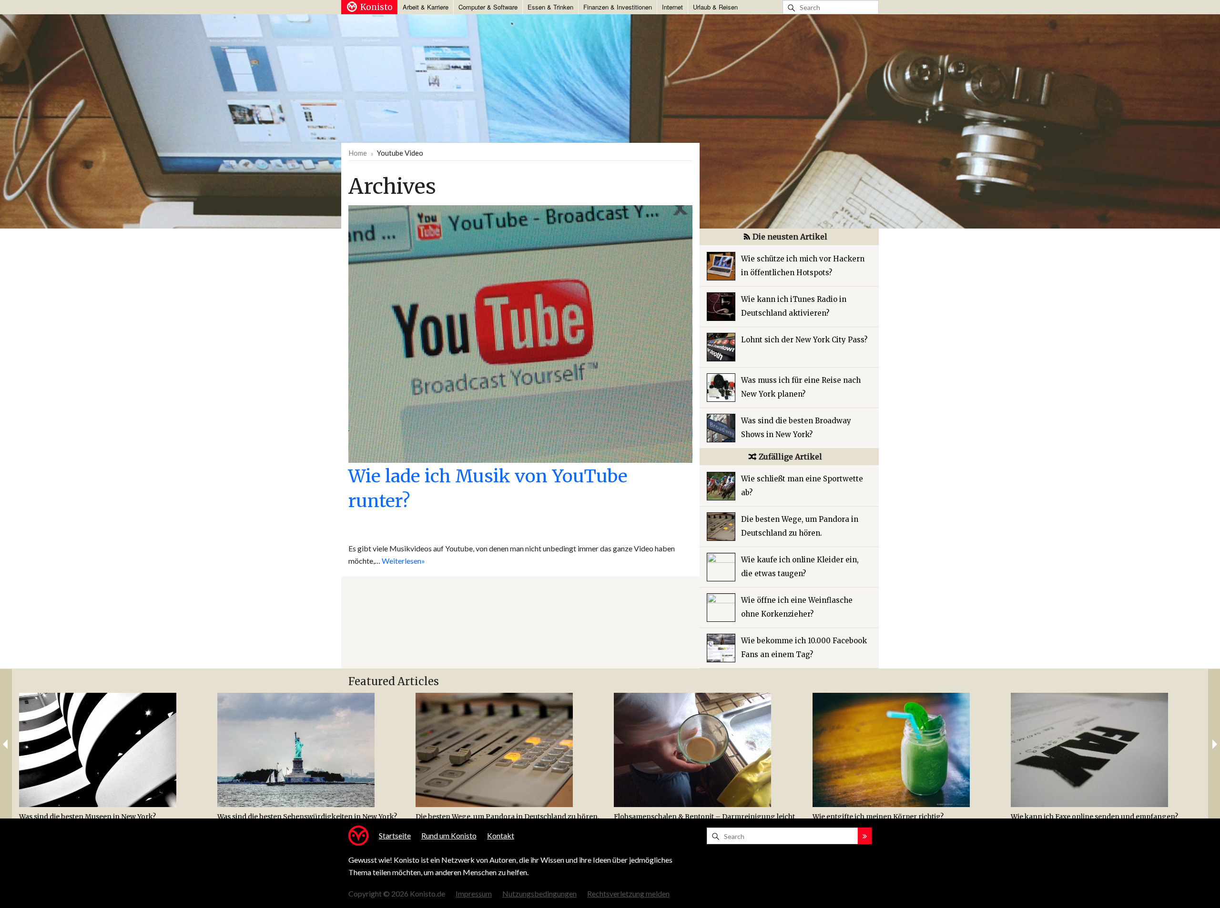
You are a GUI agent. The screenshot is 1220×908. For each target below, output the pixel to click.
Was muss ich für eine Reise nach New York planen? (801, 387)
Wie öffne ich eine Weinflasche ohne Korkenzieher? (797, 607)
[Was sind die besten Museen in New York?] (114, 750)
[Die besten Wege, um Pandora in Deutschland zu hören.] (511, 750)
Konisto (376, 7)
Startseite (395, 835)
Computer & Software (488, 6)
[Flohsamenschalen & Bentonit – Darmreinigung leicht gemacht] (709, 750)
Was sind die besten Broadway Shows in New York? (796, 427)
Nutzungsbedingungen (539, 893)
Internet (672, 6)
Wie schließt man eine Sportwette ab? (802, 485)
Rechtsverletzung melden (628, 893)
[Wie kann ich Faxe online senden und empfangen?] (1106, 750)
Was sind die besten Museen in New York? (87, 816)
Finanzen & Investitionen (617, 6)
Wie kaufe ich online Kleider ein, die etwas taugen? (800, 566)
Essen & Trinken (550, 6)
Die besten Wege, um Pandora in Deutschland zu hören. (799, 526)
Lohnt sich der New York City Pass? (804, 339)
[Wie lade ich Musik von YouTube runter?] (520, 333)
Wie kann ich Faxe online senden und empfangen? (1094, 816)
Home (357, 153)
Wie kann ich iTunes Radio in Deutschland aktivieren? (793, 306)
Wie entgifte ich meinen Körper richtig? (878, 816)
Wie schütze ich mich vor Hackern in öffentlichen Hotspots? (802, 265)
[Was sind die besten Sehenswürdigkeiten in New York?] (312, 750)
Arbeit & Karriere (425, 6)
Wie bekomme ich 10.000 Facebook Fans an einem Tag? (804, 647)
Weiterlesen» (403, 560)
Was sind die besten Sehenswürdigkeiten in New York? (307, 816)
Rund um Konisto (449, 835)
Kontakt (500, 835)
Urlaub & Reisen (715, 6)
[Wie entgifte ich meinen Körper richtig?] (908, 750)
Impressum (474, 893)
